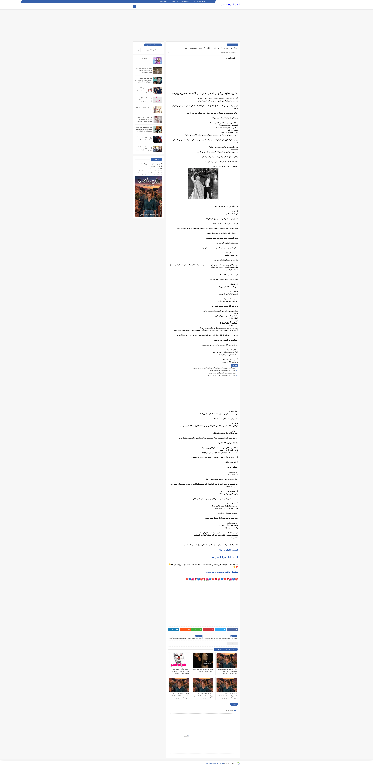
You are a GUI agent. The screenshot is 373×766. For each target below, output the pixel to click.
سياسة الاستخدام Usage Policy (188, 2)
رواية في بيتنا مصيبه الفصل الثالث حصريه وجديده (222, 370)
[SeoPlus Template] (238, 763)
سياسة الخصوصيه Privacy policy (205, 2)
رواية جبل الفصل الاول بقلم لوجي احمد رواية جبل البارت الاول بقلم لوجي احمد (145, 99)
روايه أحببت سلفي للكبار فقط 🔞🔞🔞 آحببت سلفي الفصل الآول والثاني (144, 90)
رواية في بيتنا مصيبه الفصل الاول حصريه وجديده (222, 375)
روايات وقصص (232, 45)
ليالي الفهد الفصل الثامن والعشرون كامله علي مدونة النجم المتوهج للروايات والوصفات (143, 80)
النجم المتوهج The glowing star (225, 4)
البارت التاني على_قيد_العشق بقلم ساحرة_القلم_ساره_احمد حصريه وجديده (214, 368)
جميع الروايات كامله (147, 58)
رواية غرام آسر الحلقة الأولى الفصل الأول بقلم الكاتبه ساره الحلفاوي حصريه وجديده (180, 671)
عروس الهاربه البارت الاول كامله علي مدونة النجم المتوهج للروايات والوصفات (144, 70)
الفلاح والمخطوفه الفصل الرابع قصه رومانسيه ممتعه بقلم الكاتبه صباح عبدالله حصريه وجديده (203, 696)
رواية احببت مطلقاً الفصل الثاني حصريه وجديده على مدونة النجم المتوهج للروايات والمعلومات (144, 129)
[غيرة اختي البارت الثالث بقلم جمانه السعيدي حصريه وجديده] (203, 660)
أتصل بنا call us (175, 2)
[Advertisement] (186, 26)
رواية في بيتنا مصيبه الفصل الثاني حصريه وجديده (222, 373)
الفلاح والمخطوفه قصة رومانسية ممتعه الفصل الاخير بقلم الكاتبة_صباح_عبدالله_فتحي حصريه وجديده (148, 165)
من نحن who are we (165, 2)
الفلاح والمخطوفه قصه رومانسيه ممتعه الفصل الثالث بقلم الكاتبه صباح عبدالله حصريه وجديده (180, 696)
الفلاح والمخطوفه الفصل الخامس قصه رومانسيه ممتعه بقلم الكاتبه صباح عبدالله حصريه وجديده (227, 696)
